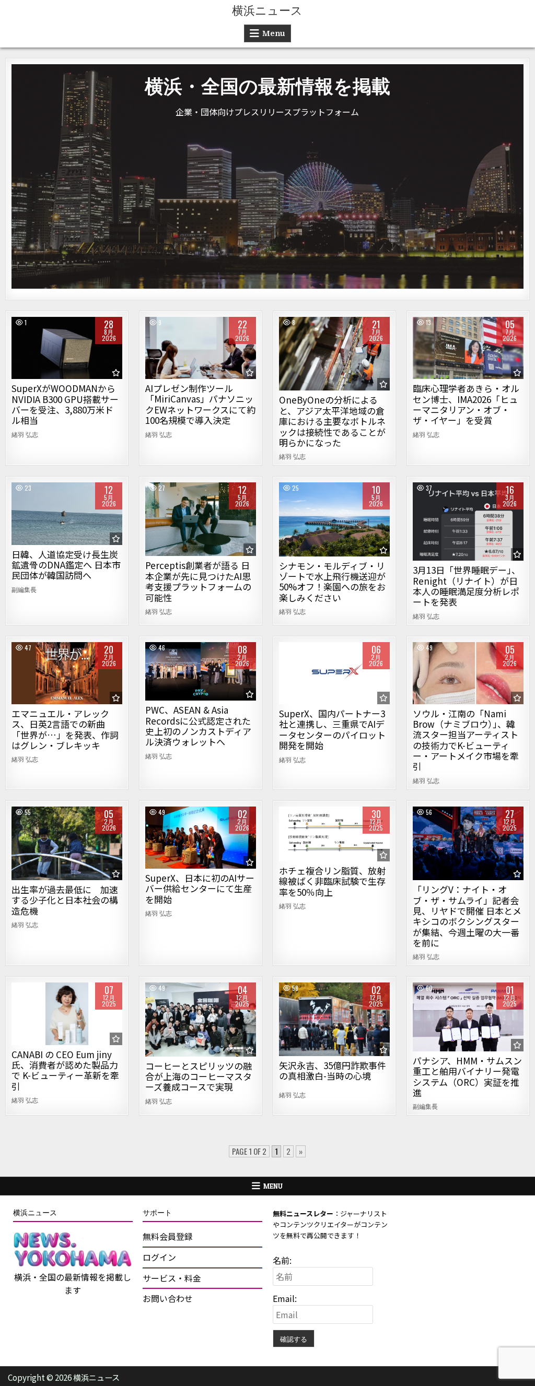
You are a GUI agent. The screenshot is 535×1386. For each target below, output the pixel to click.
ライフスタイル (334, 518)
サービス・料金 (172, 1278)
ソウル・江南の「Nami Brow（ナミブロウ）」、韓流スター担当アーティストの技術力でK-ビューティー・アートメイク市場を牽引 (466, 740)
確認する (293, 1338)
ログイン (159, 1257)
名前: (282, 1260)
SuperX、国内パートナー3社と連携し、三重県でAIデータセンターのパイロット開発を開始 (332, 729)
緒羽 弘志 (24, 434)
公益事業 (468, 352)
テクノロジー (67, 352)
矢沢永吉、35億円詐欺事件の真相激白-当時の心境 (332, 1070)
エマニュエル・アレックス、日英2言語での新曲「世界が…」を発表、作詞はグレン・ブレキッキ (65, 729)
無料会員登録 (168, 1236)
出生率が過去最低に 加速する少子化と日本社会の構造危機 (64, 900)
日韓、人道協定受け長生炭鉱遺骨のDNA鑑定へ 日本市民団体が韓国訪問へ (66, 565)
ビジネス (201, 352)
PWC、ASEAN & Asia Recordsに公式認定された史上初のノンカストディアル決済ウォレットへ (198, 725)
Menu (273, 33)
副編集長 (24, 589)
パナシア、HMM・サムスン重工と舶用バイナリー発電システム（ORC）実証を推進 (467, 1076)
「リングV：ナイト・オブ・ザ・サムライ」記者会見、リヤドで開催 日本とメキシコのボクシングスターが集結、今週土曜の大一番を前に (467, 916)
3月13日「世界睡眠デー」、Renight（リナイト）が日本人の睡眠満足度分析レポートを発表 (466, 585)
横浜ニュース (267, 10)
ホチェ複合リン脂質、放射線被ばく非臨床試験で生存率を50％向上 (332, 881)
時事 (67, 518)
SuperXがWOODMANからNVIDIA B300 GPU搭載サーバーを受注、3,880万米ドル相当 (65, 404)
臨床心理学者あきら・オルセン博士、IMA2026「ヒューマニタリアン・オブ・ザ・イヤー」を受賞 (466, 404)
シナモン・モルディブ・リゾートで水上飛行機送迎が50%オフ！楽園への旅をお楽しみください (332, 581)
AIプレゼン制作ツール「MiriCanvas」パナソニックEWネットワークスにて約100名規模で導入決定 (200, 404)
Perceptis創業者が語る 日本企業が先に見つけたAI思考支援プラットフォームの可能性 (198, 581)
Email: (285, 1298)
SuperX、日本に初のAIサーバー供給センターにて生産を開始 (199, 888)
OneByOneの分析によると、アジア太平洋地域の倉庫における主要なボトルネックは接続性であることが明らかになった (332, 421)
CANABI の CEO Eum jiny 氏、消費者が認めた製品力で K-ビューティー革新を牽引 (65, 1070)
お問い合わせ (168, 1298)
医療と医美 (468, 677)
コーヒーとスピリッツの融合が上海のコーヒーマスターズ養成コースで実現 (198, 1076)
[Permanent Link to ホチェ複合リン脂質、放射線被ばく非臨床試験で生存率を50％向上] (334, 834)
